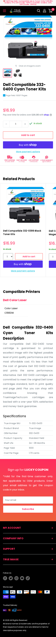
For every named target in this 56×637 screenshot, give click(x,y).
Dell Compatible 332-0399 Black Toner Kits (22, 232)
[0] (50, 11)
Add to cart (28, 135)
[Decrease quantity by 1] (6, 124)
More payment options (28, 151)
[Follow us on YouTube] (22, 578)
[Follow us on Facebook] (5, 578)
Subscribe (28, 509)
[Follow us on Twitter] (11, 578)
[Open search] (38, 10)
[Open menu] (4, 11)
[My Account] (44, 10)
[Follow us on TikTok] (28, 578)
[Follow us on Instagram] (16, 578)
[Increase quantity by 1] (25, 124)
